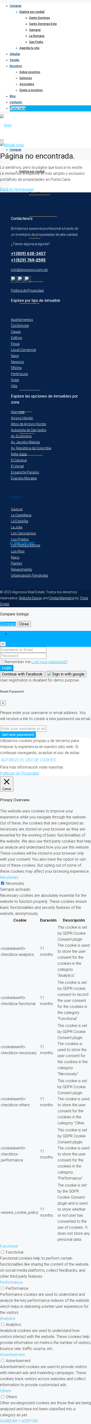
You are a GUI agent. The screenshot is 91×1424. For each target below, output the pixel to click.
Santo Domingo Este (43, 24)
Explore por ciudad (31, 11)
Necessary (15, 883)
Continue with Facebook (22, 674)
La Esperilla (19, 521)
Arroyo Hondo (22, 418)
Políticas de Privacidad (19, 773)
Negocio (17, 362)
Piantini (16, 563)
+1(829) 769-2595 (28, 260)
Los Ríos (18, 551)
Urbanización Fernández (29, 575)
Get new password (18, 734)
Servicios (25, 78)
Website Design (30, 598)
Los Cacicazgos (23, 533)
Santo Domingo (39, 18)
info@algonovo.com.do (29, 270)
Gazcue (17, 509)
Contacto (16, 102)
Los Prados (20, 539)
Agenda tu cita (29, 48)
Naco (15, 557)
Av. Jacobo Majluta (25, 442)
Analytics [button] (7, 1318)
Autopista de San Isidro (28, 430)
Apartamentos (22, 320)
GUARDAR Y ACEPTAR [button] (19, 1421)
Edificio (16, 338)
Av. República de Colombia (31, 448)
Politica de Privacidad (27, 290)
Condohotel (20, 326)
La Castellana (21, 515)
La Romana (36, 36)
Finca (15, 344)
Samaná (35, 30)
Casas (16, 332)
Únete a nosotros (31, 90)
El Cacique (19, 460)
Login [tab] (14, 634)
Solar (15, 380)
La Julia (16, 527)
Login (6, 668)
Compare (8, 624)
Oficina (16, 368)
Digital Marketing (62, 598)
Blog (13, 96)
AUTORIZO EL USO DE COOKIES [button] (28, 760)
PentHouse (19, 374)
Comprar (15, 5)
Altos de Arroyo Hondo (28, 424)
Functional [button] (8, 1246)
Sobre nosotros (29, 72)
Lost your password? (49, 662)
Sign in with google (67, 674)
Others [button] (5, 1391)
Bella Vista (19, 454)
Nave (15, 356)
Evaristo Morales (24, 478)
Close (24, 624)
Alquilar (15, 54)
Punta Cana (17, 108)
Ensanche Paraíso (25, 472)
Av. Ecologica (21, 436)
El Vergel (17, 466)
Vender (14, 60)
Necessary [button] (9, 877)
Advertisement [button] (12, 1354)
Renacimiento (21, 569)
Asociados (26, 84)
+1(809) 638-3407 (28, 253)
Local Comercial (23, 350)
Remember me (18, 662)
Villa (14, 386)
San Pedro (36, 42)
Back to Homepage (16, 189)
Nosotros (16, 66)
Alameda (18, 412)
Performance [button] (11, 1282)
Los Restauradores (25, 545)
